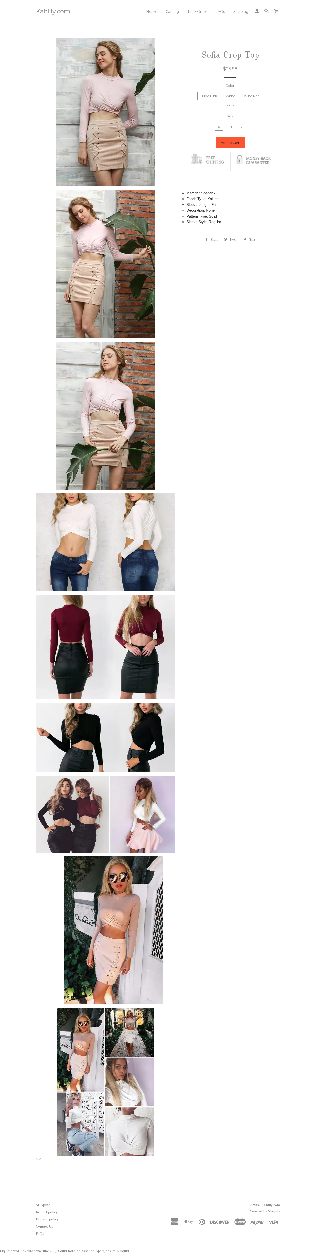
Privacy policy (47, 1219)
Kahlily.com (53, 11)
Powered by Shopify (264, 1211)
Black (230, 105)
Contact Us (44, 1226)
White (230, 96)
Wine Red (252, 96)
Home (151, 11)
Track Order (197, 11)
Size (230, 116)
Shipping (240, 11)
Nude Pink (208, 96)
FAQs (220, 11)
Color (230, 85)
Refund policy (47, 1212)
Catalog (172, 11)
